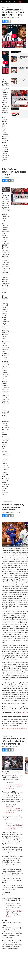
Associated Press (22, 59)
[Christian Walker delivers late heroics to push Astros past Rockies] (12, 763)
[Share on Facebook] (3, 21)
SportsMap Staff (5, 17)
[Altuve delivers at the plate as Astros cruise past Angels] (14, 81)
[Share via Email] (9, 180)
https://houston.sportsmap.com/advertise (14, 728)
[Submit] (26, 2)
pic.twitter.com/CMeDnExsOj (14, 825)
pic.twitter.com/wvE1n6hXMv (14, 911)
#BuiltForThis (10, 807)
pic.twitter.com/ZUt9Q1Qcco (14, 809)
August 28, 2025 (11, 789)
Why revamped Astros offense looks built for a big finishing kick (13, 741)
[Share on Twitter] (6, 21)
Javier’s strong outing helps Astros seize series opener (13, 507)
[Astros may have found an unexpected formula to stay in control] (14, 70)
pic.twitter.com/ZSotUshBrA (14, 785)
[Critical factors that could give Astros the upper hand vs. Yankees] (14, 59)
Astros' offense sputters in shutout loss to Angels (14, 172)
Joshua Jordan (21, 70)
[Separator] (9, 21)
